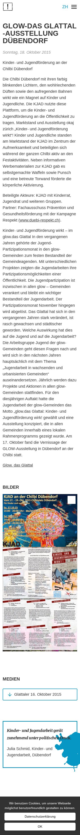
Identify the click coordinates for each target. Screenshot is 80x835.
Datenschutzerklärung (40, 816)
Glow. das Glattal (18, 465)
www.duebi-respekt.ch (39, 220)
